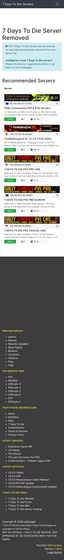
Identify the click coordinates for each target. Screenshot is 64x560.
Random (12, 350)
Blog (10, 420)
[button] (57, 103)
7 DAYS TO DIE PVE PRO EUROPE (24, 199)
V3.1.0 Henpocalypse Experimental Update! (32, 486)
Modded (13, 380)
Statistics (13, 417)
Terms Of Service (18, 431)
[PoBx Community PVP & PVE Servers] (32, 97)
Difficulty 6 (14, 394)
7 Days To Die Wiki (18, 505)
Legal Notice (54, 552)
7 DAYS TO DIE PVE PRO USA (22, 169)
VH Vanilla (14, 450)
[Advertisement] (32, 18)
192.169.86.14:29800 (20, 226)
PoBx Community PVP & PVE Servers (27, 108)
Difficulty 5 (14, 401)
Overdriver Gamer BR (20, 446)
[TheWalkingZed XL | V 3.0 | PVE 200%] (32, 128)
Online (10, 119)
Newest (12, 340)
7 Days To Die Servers (17, 4)
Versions (13, 358)
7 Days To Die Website (21, 498)
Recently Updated (18, 343)
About (11, 413)
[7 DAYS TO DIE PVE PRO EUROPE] (32, 189)
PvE (10, 376)
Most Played (15, 347)
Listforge (29, 521)
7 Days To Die (16, 424)
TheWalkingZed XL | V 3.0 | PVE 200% (28, 138)
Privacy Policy (16, 434)
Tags (11, 365)
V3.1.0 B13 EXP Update (21, 483)
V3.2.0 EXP (14, 476)
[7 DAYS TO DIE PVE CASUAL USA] (32, 220)
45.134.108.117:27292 (20, 103)
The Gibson (14, 453)
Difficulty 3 (14, 384)
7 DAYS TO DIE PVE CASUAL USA (25, 230)
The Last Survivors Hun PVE (24, 457)
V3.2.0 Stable (15, 472)
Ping (10, 361)
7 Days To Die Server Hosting (25, 509)
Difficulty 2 (14, 391)
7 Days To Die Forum (20, 502)
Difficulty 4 (14, 387)
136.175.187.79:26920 (20, 134)
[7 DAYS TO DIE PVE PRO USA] (32, 158)
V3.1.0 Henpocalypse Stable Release (28, 479)
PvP (10, 398)
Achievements (16, 427)
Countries (13, 354)
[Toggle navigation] (57, 4)
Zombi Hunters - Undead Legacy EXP (29, 460)
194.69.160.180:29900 (20, 195)
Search (12, 336)
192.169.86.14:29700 (20, 164)
